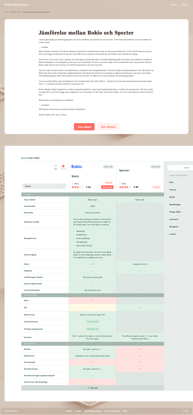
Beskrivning (29, 314)
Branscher (28, 212)
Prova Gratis (107, 187)
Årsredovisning (30, 369)
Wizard (173, 5)
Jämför (184, 5)
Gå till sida (91, 321)
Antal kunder (29, 206)
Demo (26, 264)
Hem (6, 12)
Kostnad (27, 337)
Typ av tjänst (29, 199)
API (25, 307)
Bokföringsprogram (93, 411)
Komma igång (30, 254)
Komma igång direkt (33, 283)
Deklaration (29, 355)
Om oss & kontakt (112, 411)
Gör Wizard (108, 127)
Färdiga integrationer (33, 329)
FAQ (125, 411)
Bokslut (27, 349)
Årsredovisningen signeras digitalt (39, 375)
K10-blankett (29, 362)
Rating (76, 184)
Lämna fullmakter (32, 290)
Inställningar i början (33, 277)
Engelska (28, 270)
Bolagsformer (30, 238)
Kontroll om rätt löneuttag (35, 382)
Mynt (26, 300)
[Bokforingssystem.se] (16, 4)
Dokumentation (31, 321)
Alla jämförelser (15, 12)
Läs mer (109, 182)
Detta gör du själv (31, 222)
